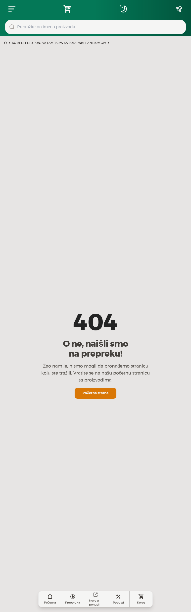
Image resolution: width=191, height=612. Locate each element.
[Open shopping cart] (68, 9)
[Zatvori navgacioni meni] (12, 9)
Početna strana (95, 393)
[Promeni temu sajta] (123, 9)
